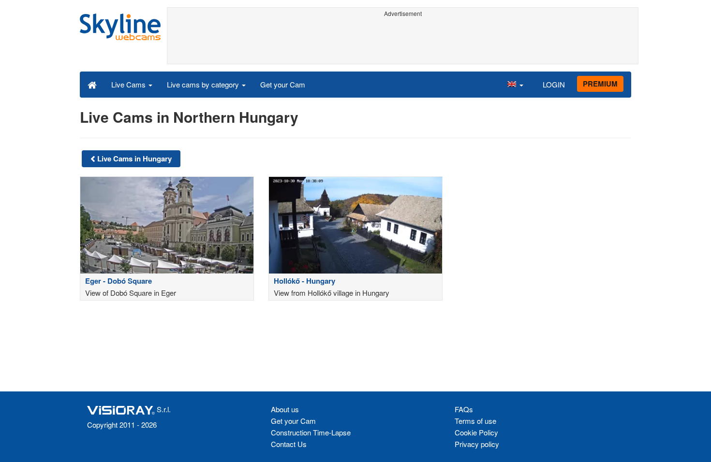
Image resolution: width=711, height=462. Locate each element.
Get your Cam (282, 84)
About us (285, 409)
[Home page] (92, 84)
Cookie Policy (476, 432)
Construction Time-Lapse (311, 432)
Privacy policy (477, 444)
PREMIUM (600, 83)
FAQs (464, 409)
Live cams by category (204, 84)
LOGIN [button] (554, 84)
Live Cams (129, 84)
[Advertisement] (402, 42)
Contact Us (289, 444)
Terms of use (475, 421)
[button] (515, 84)
